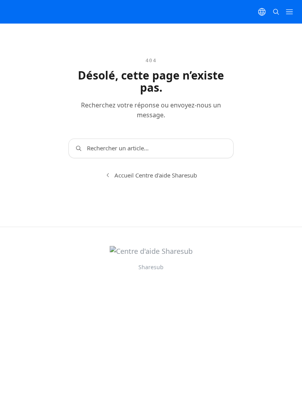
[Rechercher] (276, 11)
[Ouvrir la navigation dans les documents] (289, 11)
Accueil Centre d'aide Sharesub (155, 175)
